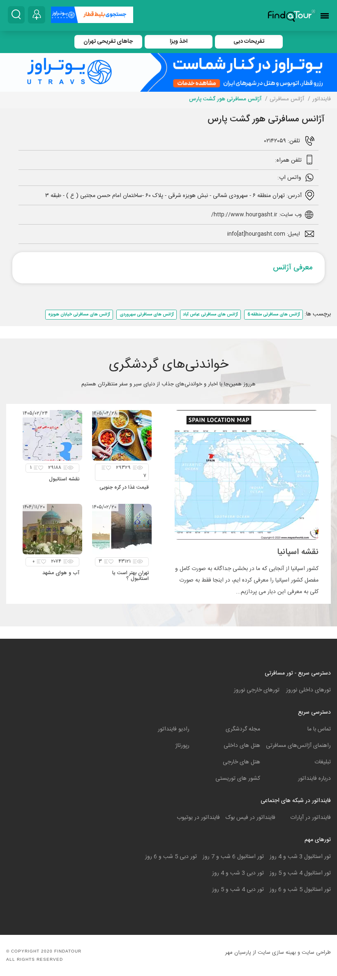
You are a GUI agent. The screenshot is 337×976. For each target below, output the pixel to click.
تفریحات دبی (248, 41)
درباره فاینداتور (314, 779)
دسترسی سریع (314, 712)
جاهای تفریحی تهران (108, 41)
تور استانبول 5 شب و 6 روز (300, 890)
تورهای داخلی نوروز (308, 690)
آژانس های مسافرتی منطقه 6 (273, 314)
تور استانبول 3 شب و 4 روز (300, 857)
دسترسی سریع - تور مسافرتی (298, 673)
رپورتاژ (182, 746)
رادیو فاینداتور (173, 729)
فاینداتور (321, 99)
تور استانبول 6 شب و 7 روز (233, 857)
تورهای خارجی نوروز (256, 690)
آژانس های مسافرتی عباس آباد (210, 314)
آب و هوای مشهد (60, 573)
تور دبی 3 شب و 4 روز (238, 873)
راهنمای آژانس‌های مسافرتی (298, 746)
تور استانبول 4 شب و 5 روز (300, 873)
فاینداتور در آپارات (310, 818)
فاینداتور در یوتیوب (198, 818)
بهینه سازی (284, 952)
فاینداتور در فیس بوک (250, 818)
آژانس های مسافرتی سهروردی (147, 314)
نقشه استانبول (64, 479)
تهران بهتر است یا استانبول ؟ (130, 576)
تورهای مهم (318, 840)
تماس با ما (319, 729)
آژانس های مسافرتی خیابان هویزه (79, 314)
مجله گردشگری (243, 729)
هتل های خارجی (241, 762)
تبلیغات (322, 762)
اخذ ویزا (178, 41)
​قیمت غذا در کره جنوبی (124, 487)
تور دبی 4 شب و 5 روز (238, 890)
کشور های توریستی (237, 779)
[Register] (36, 14)
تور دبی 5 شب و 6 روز (171, 857)
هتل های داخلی (242, 746)
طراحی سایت (316, 952)
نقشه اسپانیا (298, 552)
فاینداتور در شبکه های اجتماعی (296, 801)
